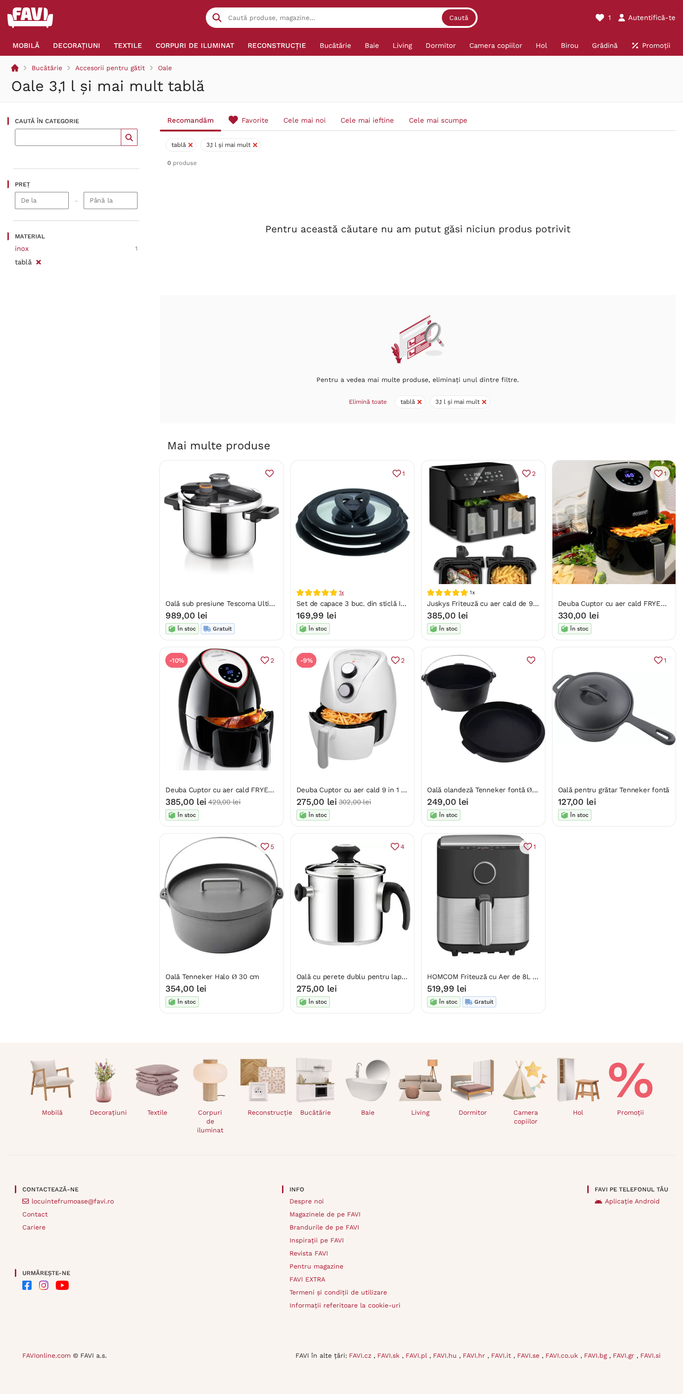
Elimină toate (368, 401)
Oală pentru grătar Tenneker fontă (614, 790)
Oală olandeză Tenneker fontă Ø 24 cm (491, 790)
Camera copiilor (525, 1117)
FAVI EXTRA (307, 1279)
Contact (35, 1214)
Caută (458, 17)
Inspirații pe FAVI (316, 1240)
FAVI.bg (596, 1355)
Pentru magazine (316, 1266)
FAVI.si (650, 1355)
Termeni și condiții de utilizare (338, 1292)
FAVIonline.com (46, 1355)
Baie (367, 1112)
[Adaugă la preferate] (269, 473)
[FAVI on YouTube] (62, 1285)
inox (22, 248)
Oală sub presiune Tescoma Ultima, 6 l (228, 603)
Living (420, 1112)
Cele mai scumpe (438, 120)
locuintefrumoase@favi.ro (73, 1201)
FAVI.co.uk (562, 1355)
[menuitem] (26, 45)
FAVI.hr (475, 1355)
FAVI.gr (625, 1355)
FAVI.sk (389, 1355)
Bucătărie (47, 68)
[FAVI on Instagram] (43, 1285)
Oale (165, 68)
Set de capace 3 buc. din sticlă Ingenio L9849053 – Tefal (389, 603)
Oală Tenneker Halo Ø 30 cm (212, 977)
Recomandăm (190, 120)
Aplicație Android (632, 1201)
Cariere (34, 1227)
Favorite (255, 120)
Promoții (630, 1112)
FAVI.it (502, 1355)
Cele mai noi (304, 120)
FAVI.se (529, 1355)
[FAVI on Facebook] (27, 1285)
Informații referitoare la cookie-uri (345, 1305)
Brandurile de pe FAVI (324, 1227)
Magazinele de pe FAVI (325, 1214)
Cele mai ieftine (367, 120)
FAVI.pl (417, 1355)
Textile (157, 1112)
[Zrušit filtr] (38, 260)
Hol (578, 1112)
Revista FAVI (308, 1253)
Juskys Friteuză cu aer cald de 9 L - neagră (498, 603)
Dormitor (473, 1112)
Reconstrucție (266, 1112)
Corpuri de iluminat (210, 1121)
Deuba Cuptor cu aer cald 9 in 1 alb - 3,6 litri (369, 790)
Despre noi (306, 1201)
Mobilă (52, 1112)
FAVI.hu (446, 1355)
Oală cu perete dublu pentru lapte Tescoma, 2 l (374, 977)
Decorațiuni (108, 1112)
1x (341, 592)
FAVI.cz (361, 1355)
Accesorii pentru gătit (110, 68)
